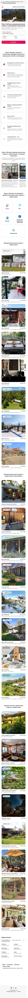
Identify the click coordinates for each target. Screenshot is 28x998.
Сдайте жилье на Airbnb (19, 7)
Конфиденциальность (11, 991)
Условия (19, 991)
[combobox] (13, 33)
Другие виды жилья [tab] (16, 940)
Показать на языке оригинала (9, 3)
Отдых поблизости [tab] (6, 940)
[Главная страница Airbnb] (3, 7)
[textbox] (7, 38)
